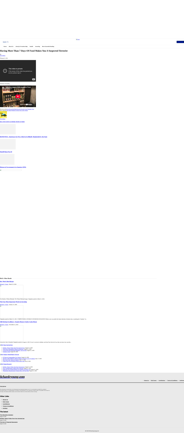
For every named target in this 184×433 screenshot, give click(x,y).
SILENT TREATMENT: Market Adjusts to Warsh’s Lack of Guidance (19, 358)
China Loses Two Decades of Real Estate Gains (14, 361)
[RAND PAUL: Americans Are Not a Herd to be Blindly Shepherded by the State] (8, 134)
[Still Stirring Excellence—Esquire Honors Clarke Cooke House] (11, 340)
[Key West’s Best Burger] (11, 297)
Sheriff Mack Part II (6, 152)
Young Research (8, 364)
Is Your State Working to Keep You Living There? (16, 110)
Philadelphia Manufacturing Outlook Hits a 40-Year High (16, 370)
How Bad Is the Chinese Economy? (11, 360)
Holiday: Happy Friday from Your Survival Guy (14, 347)
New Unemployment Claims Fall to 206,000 (13, 368)
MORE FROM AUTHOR (18, 121)
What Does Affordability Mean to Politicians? (13, 349)
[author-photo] (3, 117)
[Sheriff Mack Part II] (8, 149)
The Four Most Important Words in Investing (13, 302)
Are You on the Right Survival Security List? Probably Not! (20, 109)
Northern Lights (6, 351)
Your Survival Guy (8, 345)
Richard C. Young (4, 284)
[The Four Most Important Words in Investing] (11, 317)
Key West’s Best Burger (7, 281)
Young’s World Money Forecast (11, 354)
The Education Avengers (6, 415)
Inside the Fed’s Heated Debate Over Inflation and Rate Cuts (16, 369)
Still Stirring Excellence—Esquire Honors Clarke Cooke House (18, 322)
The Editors (2, 55)
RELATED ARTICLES (6, 121)
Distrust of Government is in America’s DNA (13, 167)
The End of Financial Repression (9, 422)
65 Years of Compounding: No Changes (12, 357)
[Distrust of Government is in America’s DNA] (7, 164)
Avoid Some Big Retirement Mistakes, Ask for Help (15, 350)
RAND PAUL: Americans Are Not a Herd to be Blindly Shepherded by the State (23, 137)
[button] (6, 41)
